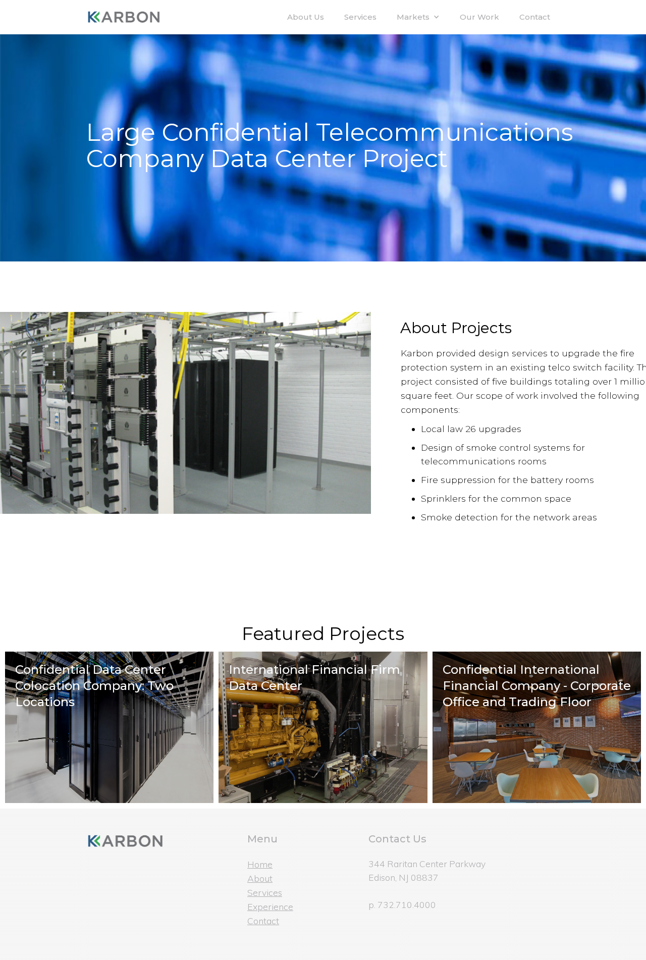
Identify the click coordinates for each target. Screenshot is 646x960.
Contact (534, 17)
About (260, 878)
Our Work (479, 17)
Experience (270, 906)
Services (360, 17)
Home (260, 864)
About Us (305, 17)
